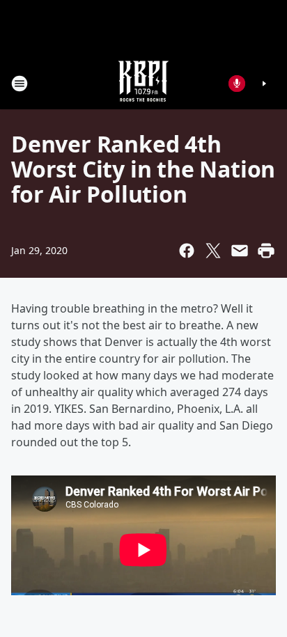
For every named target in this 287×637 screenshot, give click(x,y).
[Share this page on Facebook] (186, 250)
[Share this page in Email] (239, 250)
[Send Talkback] (236, 83)
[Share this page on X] (213, 250)
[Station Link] (143, 83)
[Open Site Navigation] (19, 83)
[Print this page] (266, 250)
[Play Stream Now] (264, 83)
